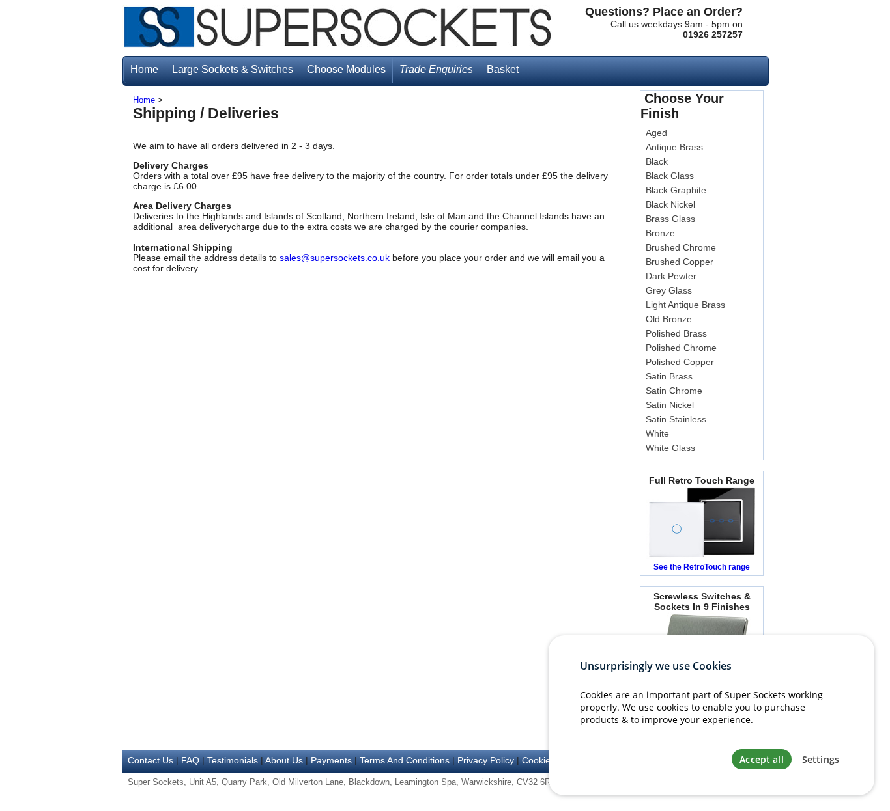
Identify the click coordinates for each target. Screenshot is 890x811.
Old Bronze (669, 319)
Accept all (761, 759)
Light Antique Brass (685, 304)
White (657, 433)
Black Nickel (670, 204)
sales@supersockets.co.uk (335, 258)
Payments (331, 760)
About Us (284, 760)
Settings (820, 759)
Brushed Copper (679, 261)
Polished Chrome (681, 347)
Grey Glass (669, 290)
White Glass (670, 448)
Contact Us (150, 760)
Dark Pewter (671, 276)
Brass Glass (670, 218)
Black (657, 161)
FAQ (190, 760)
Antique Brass (674, 147)
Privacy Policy (485, 760)
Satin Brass (669, 376)
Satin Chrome (674, 390)
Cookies (538, 760)
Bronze (660, 233)
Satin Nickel (670, 405)
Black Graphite (676, 190)
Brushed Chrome (681, 247)
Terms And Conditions (405, 760)
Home (144, 100)
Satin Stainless (676, 419)
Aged (656, 133)
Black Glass (670, 176)
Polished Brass (676, 333)
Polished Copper (680, 362)
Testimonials (232, 760)
